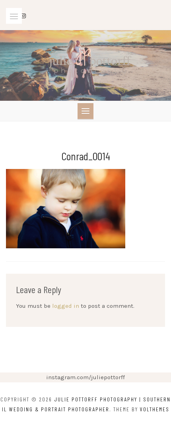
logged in (65, 305)
